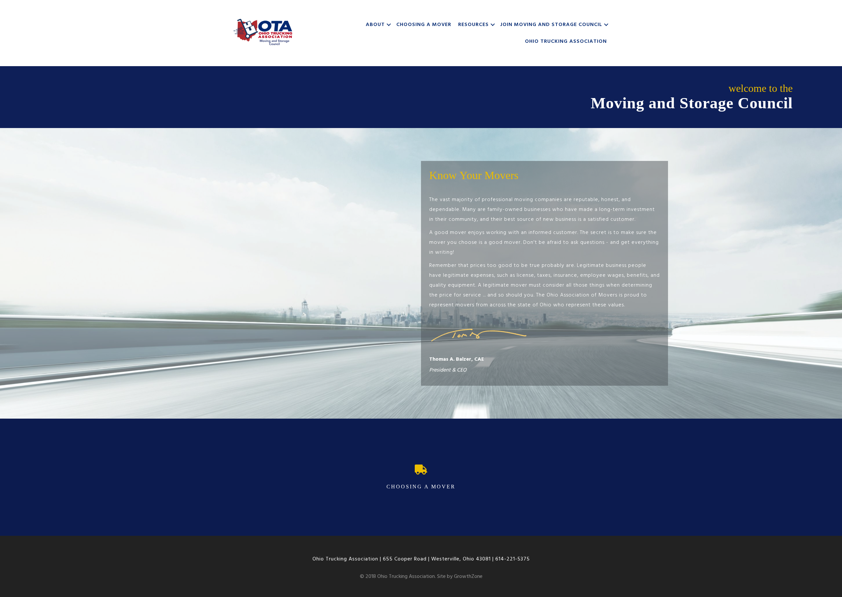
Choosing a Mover (423, 24)
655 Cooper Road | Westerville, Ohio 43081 (437, 559)
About (375, 24)
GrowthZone (468, 576)
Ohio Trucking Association (566, 41)
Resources (473, 24)
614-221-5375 (512, 559)
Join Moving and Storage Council (551, 24)
